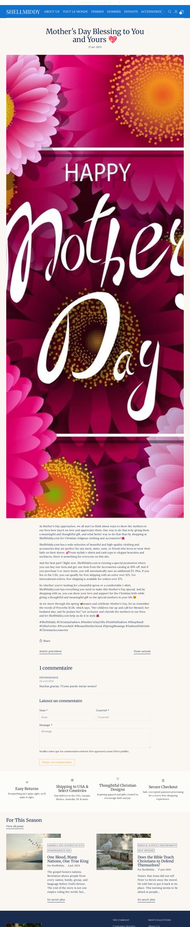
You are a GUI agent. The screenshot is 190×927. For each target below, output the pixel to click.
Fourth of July (74, 845)
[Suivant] (119, 2)
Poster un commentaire (57, 762)
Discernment (168, 845)
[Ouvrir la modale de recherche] (170, 12)
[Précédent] (71, 2)
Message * (45, 725)
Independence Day (59, 850)
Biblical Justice (148, 845)
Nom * (43, 710)
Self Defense (146, 850)
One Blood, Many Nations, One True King (68, 859)
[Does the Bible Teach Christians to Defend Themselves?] (123, 869)
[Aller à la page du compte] (176, 12)
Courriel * (102, 710)
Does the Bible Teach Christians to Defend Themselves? (156, 861)
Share (46, 641)
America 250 (55, 845)
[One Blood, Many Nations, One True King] (33, 869)
